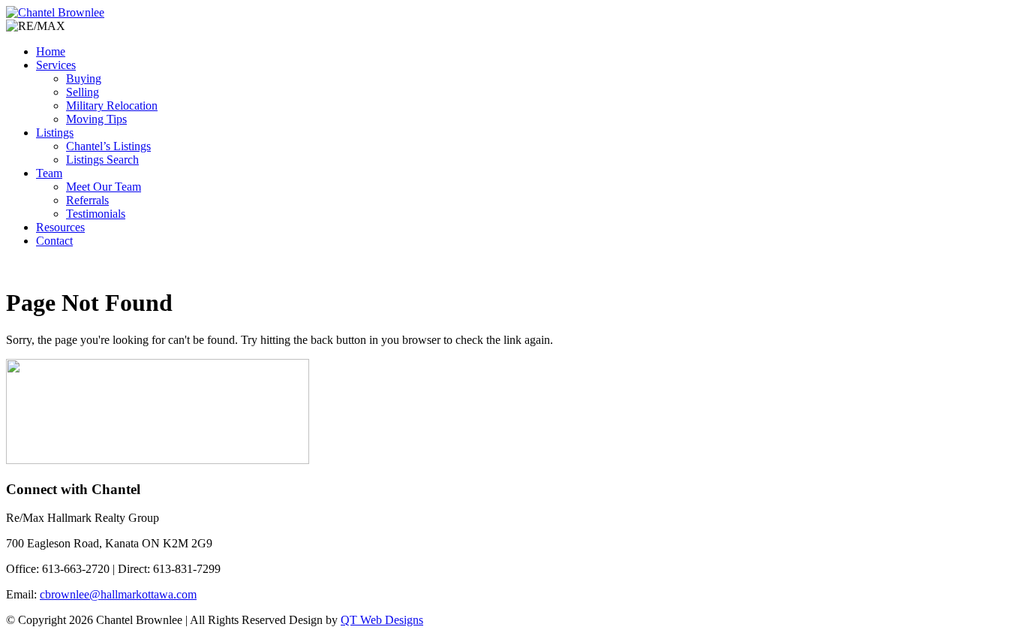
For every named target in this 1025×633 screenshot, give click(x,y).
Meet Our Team (103, 186)
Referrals (87, 200)
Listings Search (102, 159)
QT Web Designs (382, 619)
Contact (54, 240)
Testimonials (95, 213)
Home (50, 51)
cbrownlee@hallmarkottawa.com (118, 594)
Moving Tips (96, 119)
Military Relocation (112, 105)
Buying (83, 78)
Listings (55, 132)
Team (49, 173)
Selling (82, 92)
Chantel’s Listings (108, 146)
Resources (60, 227)
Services (56, 65)
